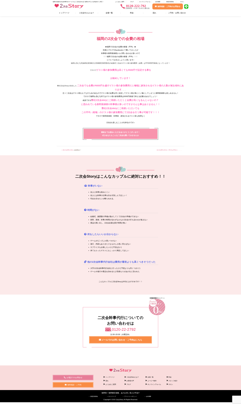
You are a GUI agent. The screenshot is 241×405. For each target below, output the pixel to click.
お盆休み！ (77, 150)
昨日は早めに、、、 (175, 150)
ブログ (132, 1)
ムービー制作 (152, 381)
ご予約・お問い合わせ (177, 13)
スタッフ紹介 (172, 381)
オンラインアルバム (144, 1)
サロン (182, 1)
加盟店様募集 (170, 1)
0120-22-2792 (124, 329)
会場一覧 (109, 13)
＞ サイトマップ (111, 396)
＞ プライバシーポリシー (130, 396)
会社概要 (157, 1)
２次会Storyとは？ (86, 13)
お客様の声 (130, 381)
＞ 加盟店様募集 (93, 396)
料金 (132, 13)
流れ (154, 13)
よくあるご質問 (119, 1)
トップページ (64, 13)
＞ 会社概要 (147, 396)
